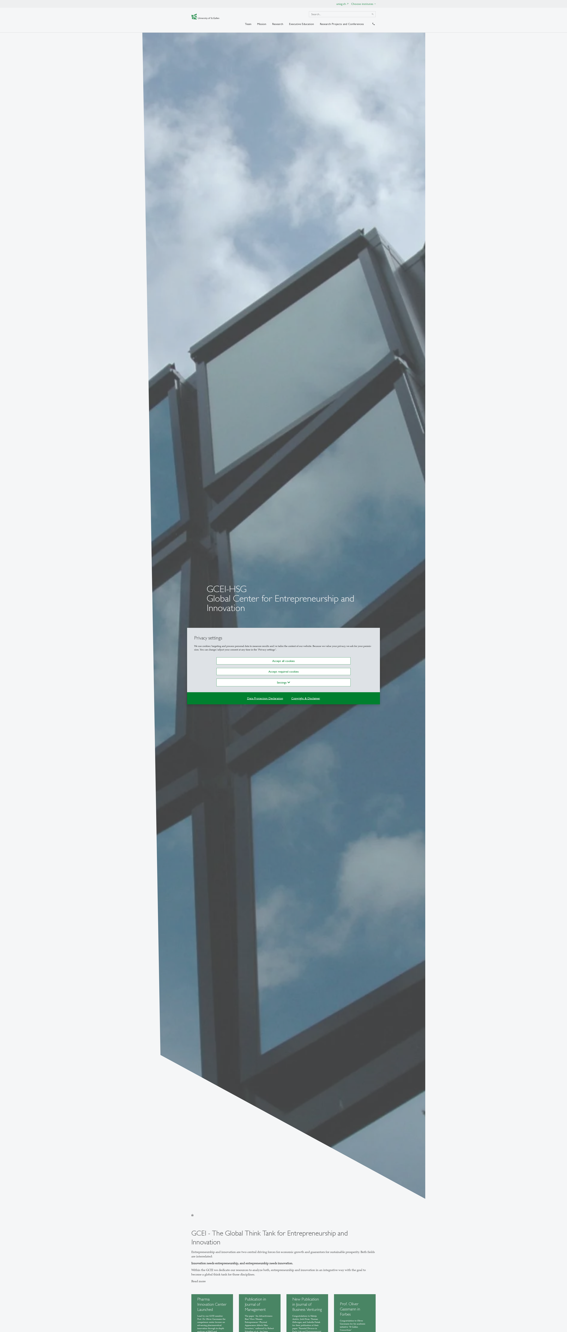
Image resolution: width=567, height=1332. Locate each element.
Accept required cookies (283, 671)
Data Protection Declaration (265, 698)
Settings (282, 682)
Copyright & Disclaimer (305, 698)
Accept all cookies (283, 661)
